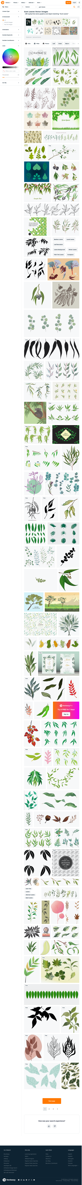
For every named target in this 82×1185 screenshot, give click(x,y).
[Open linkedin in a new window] (24, 1179)
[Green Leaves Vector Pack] (35, 152)
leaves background (59, 249)
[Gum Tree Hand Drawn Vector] (65, 295)
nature (67, 43)
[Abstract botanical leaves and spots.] (33, 1047)
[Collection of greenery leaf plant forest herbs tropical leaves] (60, 893)
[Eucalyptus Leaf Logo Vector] (60, 733)
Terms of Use (59, 1180)
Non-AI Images (8, 24)
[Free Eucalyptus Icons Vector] (38, 838)
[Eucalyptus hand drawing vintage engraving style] (32, 509)
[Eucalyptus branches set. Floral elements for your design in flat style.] (61, 137)
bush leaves (29, 898)
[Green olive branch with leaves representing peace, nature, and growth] (30, 663)
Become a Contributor (51, 1163)
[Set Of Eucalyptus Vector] (63, 413)
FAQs (47, 1154)
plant (74, 43)
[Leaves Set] (60, 969)
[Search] (74, 7)
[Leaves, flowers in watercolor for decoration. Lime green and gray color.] (32, 688)
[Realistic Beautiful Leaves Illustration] (35, 778)
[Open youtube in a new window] (34, 1179)
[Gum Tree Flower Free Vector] (64, 171)
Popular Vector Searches (31, 1161)
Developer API (7, 1165)
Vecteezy (6, 1156)
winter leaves (73, 249)
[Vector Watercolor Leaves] (37, 120)
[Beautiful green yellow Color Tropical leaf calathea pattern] (70, 1076)
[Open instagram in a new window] (21, 1179)
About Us (48, 1158)
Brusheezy (6, 1154)
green (60, 43)
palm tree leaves (59, 254)
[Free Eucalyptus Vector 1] (66, 757)
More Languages (72, 1165)
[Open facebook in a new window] (18, 1179)
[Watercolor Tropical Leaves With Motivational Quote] (37, 56)
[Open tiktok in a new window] (29, 1179)
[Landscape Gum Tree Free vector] (62, 602)
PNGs (37, 43)
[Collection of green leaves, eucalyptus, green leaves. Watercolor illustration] (62, 371)
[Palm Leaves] (63, 533)
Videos (23, 2)
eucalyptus (70, 254)
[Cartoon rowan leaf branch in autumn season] (72, 688)
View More (73, 31)
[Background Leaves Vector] (37, 226)
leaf (54, 43)
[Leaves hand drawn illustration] (32, 969)
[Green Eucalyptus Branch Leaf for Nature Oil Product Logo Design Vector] (40, 580)
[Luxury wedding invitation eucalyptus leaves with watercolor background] (58, 663)
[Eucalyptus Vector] (65, 192)
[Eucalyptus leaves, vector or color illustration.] (69, 580)
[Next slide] (76, 44)
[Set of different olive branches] (34, 371)
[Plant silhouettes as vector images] (42, 1019)
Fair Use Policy (74, 1180)
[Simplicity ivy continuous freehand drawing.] (68, 99)
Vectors (7, 2)
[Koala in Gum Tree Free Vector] (35, 413)
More (38, 2)
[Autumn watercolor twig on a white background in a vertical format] (32, 912)
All (5, 20)
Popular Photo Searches (31, 1163)
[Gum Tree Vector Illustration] (33, 602)
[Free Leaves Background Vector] (65, 434)
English (70, 1154)
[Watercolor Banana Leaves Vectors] (37, 76)
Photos (15, 2)
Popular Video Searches (31, 1165)
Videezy (6, 1158)
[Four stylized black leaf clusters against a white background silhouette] (37, 862)
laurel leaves (70, 239)
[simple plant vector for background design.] (63, 152)
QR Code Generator (9, 1172)
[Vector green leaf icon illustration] (33, 757)
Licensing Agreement (30, 1154)
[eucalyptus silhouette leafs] (51, 348)
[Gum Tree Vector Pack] (63, 269)
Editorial (31, 2)
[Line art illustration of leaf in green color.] (45, 947)
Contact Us (48, 1156)
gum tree (28, 888)
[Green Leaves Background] (65, 120)
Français (70, 1163)
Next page (52, 1101)
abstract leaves (30, 895)
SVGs (29, 43)
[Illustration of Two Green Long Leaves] (43, 710)
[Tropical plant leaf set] (42, 1076)
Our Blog (48, 1161)
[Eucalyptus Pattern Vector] (33, 137)
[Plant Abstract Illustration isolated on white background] (36, 882)
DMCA (26, 1156)
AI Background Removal (10, 1170)
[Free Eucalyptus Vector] (42, 457)
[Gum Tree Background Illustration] (37, 192)
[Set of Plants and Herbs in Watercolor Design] (39, 557)
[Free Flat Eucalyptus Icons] (66, 391)
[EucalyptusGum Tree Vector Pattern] (65, 862)
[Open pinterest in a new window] (26, 1179)
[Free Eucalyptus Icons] (65, 76)
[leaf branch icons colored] (66, 838)
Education (6, 1163)
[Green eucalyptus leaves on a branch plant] (31, 947)
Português (71, 1158)
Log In (74, 2)
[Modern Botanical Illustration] (70, 1019)
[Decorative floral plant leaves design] (48, 757)
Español (70, 1156)
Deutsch (70, 1161)
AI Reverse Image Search (10, 1168)
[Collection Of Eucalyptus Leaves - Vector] (65, 56)
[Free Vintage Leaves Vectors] (40, 99)
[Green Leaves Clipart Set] (36, 171)
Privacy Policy (66, 1180)
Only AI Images (8, 22)
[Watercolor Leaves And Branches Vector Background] (40, 624)
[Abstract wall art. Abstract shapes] (46, 932)
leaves (28, 891)
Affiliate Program (29, 1158)
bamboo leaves (58, 239)
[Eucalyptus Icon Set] (37, 434)
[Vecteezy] (2, 2)
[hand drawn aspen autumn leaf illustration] (32, 733)
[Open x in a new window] (31, 1179)
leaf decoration (58, 244)
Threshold (5, 75)
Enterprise (6, 1161)
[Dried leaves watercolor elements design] (56, 819)
